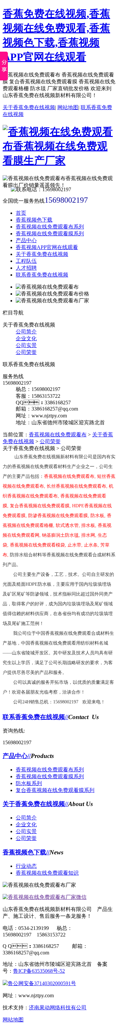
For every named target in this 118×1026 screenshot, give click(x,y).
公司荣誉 (26, 352)
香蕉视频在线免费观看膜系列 (50, 233)
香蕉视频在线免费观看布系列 (50, 226)
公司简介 (26, 331)
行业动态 (26, 866)
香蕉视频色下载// (26, 852)
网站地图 (67, 107)
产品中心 (26, 240)
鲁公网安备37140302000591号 (42, 983)
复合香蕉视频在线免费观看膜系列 (55, 790)
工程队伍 (26, 261)
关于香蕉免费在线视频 (29, 107)
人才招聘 (26, 268)
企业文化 (26, 338)
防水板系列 (29, 783)
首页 (21, 213)
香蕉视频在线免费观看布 (58, 434)
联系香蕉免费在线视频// (35, 717)
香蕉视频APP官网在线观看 (47, 247)
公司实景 (26, 345)
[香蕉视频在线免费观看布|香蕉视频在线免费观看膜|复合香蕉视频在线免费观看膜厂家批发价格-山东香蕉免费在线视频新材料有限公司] (59, 160)
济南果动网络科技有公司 (58, 1007)
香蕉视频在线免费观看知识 (47, 873)
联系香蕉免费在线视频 (42, 275)
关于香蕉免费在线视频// (35, 803)
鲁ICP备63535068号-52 (39, 971)
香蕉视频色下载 (34, 220)
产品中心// (17, 755)
